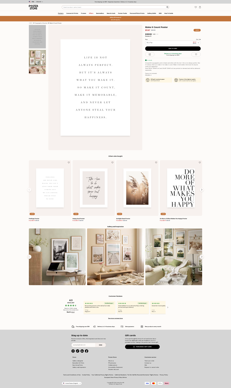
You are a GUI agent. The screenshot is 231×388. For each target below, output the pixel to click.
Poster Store (120, 382)
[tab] (196, 7)
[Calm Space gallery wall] (57, 256)
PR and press (112, 363)
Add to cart (173, 48)
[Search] (167, 7)
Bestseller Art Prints (78, 363)
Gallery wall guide (78, 361)
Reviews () (148, 36)
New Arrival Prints (78, 365)
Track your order (149, 361)
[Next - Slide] (202, 190)
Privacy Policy (164, 375)
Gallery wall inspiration (79, 367)
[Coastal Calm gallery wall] (115, 256)
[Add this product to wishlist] (196, 54)
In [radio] (200, 39)
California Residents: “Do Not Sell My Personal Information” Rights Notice (136, 375)
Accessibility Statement (115, 367)
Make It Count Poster (55, 23)
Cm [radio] (197, 39)
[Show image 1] (37, 36)
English (38, 2)
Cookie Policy (86, 375)
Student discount (113, 369)
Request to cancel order (152, 367)
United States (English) (71, 383)
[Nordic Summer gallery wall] (173, 256)
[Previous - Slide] (29, 190)
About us (111, 361)
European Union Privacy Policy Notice (115, 377)
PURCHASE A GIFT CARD (144, 347)
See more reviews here (115, 318)
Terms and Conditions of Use (72, 375)
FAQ (146, 365)
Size (146, 39)
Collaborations (112, 365)
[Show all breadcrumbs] (31, 23)
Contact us (148, 363)
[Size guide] (149, 54)
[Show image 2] (37, 62)
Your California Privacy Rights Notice (102, 375)
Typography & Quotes (41, 23)
